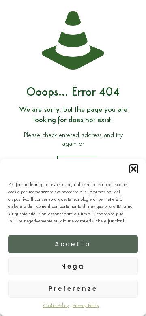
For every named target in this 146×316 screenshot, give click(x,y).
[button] (134, 169)
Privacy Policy (86, 305)
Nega (73, 266)
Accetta (73, 244)
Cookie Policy (56, 305)
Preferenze (73, 288)
